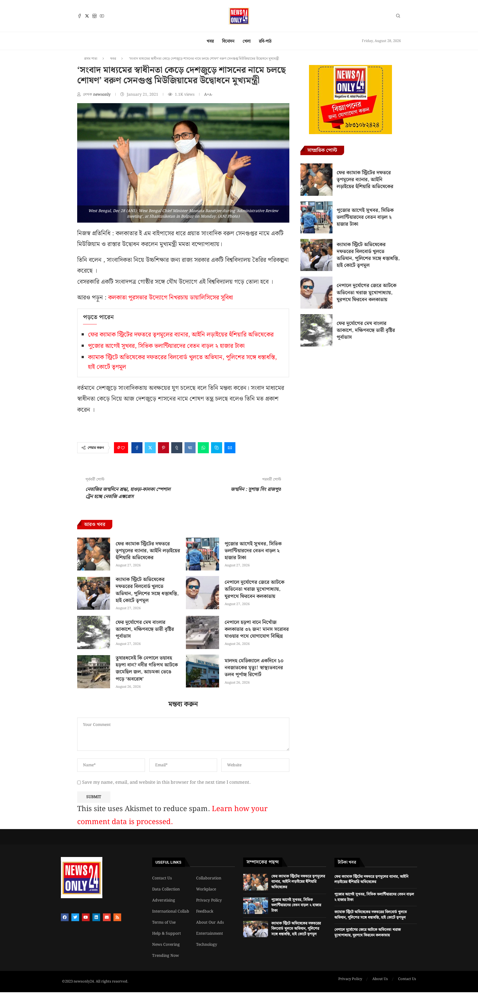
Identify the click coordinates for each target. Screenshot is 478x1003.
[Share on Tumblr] (176, 447)
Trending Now (165, 956)
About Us (380, 979)
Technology (206, 945)
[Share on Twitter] (150, 447)
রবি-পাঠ (265, 41)
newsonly (102, 95)
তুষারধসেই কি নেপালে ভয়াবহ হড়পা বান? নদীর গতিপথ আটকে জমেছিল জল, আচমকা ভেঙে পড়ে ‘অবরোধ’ (147, 668)
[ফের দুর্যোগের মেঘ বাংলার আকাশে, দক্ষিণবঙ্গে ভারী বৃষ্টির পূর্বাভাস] (93, 632)
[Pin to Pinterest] (163, 447)
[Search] (398, 17)
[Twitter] (87, 16)
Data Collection (166, 889)
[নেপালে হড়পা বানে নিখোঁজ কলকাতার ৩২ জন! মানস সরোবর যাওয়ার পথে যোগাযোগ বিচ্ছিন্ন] (202, 632)
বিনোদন (228, 41)
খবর (210, 41)
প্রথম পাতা (90, 59)
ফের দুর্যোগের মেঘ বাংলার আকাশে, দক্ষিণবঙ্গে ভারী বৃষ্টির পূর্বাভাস (145, 629)
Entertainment (209, 934)
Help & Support (166, 934)
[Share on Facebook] (136, 447)
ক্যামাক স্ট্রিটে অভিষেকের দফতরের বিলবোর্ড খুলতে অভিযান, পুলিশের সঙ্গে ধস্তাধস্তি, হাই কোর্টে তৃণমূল (147, 590)
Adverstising (163, 900)
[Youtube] (102, 16)
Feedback (204, 911)
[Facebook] (79, 16)
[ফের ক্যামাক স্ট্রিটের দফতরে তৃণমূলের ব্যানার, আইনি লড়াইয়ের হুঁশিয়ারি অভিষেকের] (93, 554)
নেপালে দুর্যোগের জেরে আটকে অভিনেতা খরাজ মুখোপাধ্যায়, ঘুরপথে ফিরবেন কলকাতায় (254, 589)
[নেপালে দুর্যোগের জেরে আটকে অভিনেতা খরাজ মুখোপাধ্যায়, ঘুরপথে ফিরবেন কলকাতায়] (202, 592)
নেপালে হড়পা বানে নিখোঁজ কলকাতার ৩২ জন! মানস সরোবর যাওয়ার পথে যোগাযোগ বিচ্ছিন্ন (257, 629)
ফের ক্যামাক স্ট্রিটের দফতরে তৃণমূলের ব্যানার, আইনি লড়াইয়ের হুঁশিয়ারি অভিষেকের (181, 335)
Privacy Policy (209, 900)
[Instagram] (94, 16)
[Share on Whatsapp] (203, 447)
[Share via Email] (229, 447)
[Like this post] (123, 447)
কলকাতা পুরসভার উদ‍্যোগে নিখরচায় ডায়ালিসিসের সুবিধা (170, 298)
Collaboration (208, 878)
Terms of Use (164, 922)
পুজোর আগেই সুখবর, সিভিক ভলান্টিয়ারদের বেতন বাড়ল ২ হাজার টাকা (166, 346)
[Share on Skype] (216, 447)
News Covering (166, 945)
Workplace (206, 889)
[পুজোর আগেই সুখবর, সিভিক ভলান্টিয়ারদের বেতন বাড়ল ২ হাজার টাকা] (202, 554)
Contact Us (162, 878)
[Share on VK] (190, 447)
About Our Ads (210, 922)
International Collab (170, 911)
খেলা (247, 41)
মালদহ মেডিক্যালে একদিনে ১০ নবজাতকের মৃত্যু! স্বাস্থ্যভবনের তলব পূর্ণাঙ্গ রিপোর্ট (254, 668)
